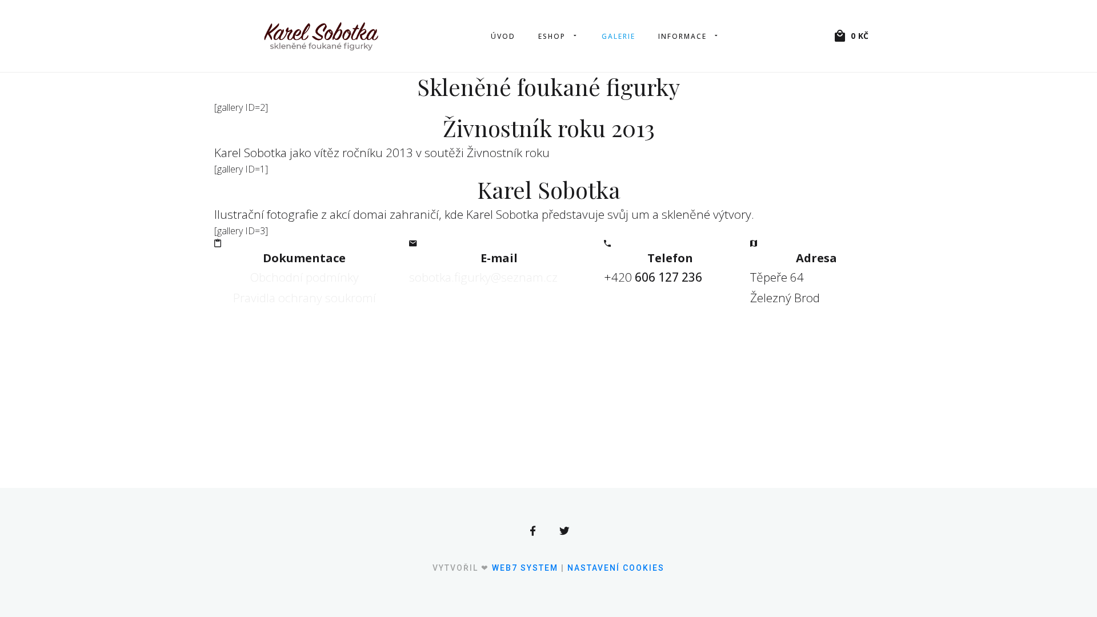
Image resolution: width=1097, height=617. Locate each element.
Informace (682, 36)
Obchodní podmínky (304, 277)
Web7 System (525, 567)
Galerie (618, 36)
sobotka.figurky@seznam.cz (483, 277)
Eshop (552, 36)
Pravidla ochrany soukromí (304, 298)
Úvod (503, 36)
